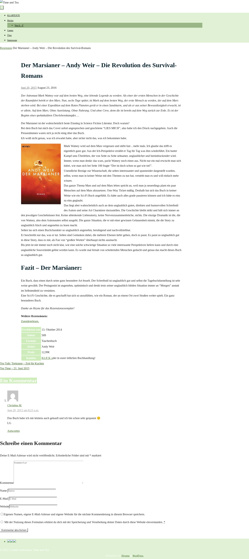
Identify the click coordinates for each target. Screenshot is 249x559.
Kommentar (7, 482)
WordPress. (138, 555)
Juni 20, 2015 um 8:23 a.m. (23, 410)
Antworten (13, 430)
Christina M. (14, 405)
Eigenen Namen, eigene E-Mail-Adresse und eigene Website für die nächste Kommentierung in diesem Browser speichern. (74, 514)
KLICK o (47, 358)
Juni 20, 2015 (29, 87)
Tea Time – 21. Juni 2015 (14, 368)
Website (4, 506)
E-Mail (4, 498)
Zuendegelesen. (30, 321)
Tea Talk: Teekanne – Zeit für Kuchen (22, 363)
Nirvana (125, 555)
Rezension (6, 48)
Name (3, 490)
